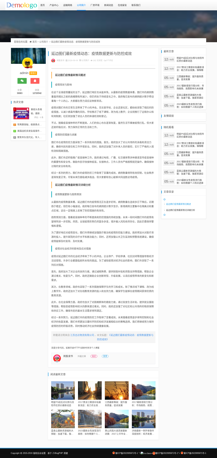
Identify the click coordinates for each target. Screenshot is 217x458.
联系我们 (136, 5)
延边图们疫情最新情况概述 (178, 204)
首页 (42, 5)
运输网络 (67, 5)
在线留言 (122, 5)
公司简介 (81, 5)
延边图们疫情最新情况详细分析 (180, 210)
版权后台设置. (39, 453)
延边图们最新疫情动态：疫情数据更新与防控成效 (75, 41)
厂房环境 (95, 5)
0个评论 (109, 60)
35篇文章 (82, 356)
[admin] (27, 64)
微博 (105, 356)
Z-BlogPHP (58, 453)
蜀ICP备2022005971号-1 (126, 453)
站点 (94, 356)
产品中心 (54, 5)
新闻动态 (108, 5)
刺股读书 (60, 60)
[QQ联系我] (35, 81)
